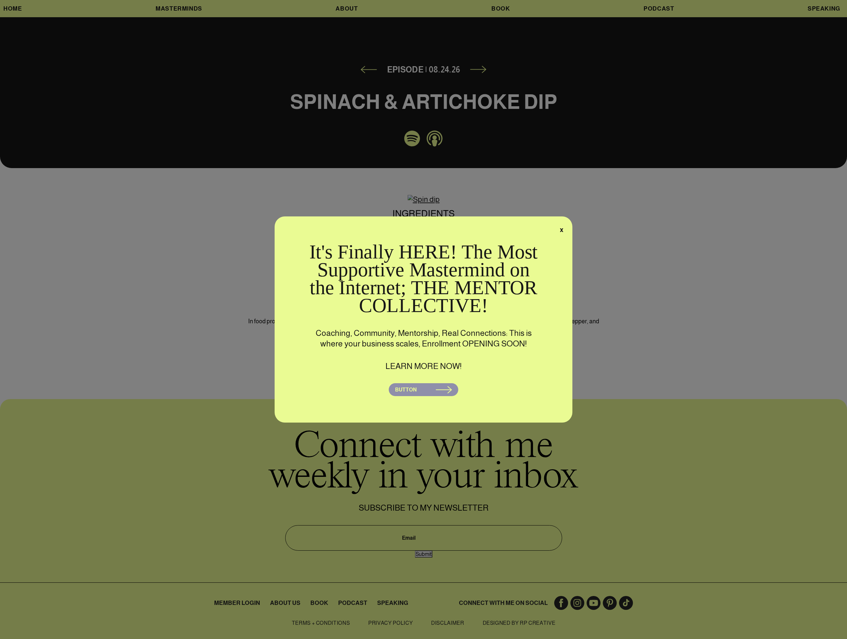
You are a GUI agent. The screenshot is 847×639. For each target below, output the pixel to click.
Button (406, 389)
